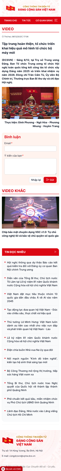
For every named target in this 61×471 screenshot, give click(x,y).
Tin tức (26, 20)
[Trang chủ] (10, 8)
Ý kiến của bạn (13, 155)
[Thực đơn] (56, 20)
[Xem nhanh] (30, 212)
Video (8, 29)
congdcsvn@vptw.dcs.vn (22, 456)
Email (8, 143)
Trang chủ (10, 20)
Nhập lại (36, 179)
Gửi (52, 179)
